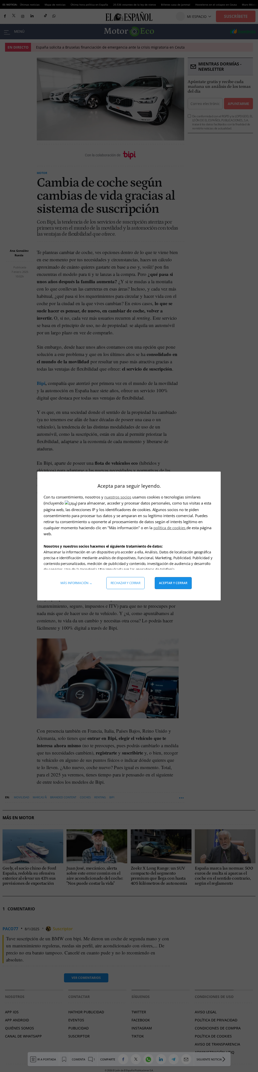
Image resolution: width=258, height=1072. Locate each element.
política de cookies (169, 527)
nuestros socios (117, 496)
